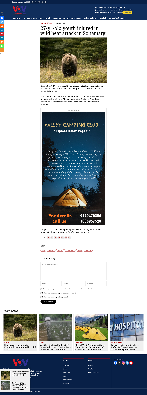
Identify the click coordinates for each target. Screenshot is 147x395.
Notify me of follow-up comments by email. (59, 293)
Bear (43, 250)
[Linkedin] (2, 30)
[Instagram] (123, 363)
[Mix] (2, 42)
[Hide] (1, 54)
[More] (2, 50)
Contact (91, 369)
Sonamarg (88, 250)
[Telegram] (127, 363)
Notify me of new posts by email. (55, 297)
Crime (65, 369)
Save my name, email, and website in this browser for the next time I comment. (71, 289)
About (90, 365)
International (67, 380)
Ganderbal (51, 250)
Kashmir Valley (70, 250)
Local (7, 342)
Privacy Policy (93, 372)
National (66, 383)
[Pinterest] (2, 34)
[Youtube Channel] (131, 363)
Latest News (46, 23)
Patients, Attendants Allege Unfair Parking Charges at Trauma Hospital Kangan (125, 347)
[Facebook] (2, 18)
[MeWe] (2, 38)
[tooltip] (32, 1)
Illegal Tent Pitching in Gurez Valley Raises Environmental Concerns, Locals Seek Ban (90, 347)
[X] (119, 363)
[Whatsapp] (2, 46)
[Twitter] (2, 22)
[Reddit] (2, 26)
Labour (80, 250)
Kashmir (60, 250)
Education (66, 372)
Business (79, 342)
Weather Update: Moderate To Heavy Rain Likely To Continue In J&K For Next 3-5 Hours (55, 347)
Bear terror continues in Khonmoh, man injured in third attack (20, 347)
